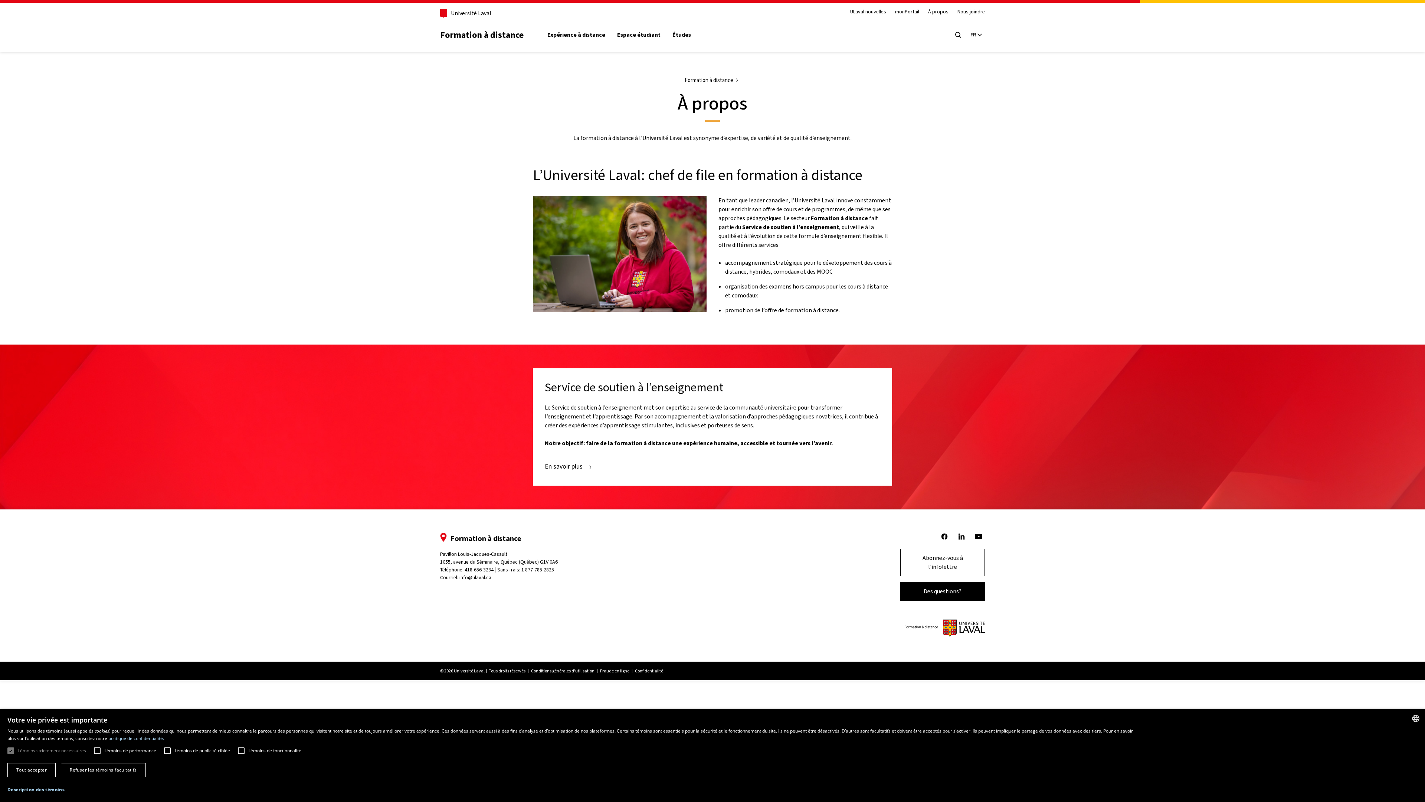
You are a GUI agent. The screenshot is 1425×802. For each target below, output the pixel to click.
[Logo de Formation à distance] (945, 628)
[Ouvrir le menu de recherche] (958, 35)
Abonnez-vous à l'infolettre (943, 562)
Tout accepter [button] (31, 770)
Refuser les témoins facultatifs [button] (103, 770)
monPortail (907, 12)
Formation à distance (482, 35)
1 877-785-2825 (537, 569)
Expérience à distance (576, 35)
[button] (36, 789)
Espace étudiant (639, 35)
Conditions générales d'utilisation (562, 671)
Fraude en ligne (614, 671)
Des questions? (943, 591)
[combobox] (1415, 718)
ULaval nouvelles (868, 12)
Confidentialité (649, 671)
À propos (938, 12)
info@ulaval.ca (475, 577)
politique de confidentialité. (136, 738)
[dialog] (712, 755)
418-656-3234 (479, 569)
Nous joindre (971, 12)
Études (681, 35)
